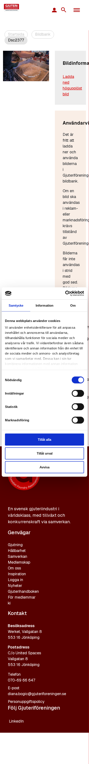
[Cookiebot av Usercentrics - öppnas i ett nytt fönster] (65, 293)
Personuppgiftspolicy (26, 701)
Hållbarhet (17, 550)
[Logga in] (56, 10)
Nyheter (15, 585)
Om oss (14, 568)
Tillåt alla (44, 439)
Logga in (15, 579)
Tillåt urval (44, 453)
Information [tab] (44, 305)
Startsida (16, 34)
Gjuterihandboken (23, 591)
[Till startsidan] (19, 7)
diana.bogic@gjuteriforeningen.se (37, 693)
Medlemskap (19, 562)
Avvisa (44, 467)
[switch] (78, 393)
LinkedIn (16, 721)
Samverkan (17, 556)
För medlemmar (22, 597)
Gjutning (15, 544)
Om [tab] (73, 305)
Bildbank (43, 34)
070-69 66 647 (21, 680)
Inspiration (17, 573)
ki (9, 603)
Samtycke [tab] (16, 305)
